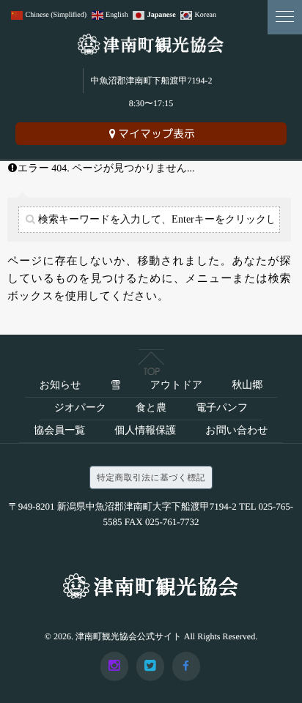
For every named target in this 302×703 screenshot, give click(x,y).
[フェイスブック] (186, 666)
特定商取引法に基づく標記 (151, 478)
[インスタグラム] (114, 666)
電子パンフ (222, 408)
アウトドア (176, 385)
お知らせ (60, 385)
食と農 (151, 408)
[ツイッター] (150, 666)
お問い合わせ (236, 430)
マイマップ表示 (156, 133)
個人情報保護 (145, 430)
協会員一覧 (59, 430)
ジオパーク (80, 408)
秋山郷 (247, 385)
